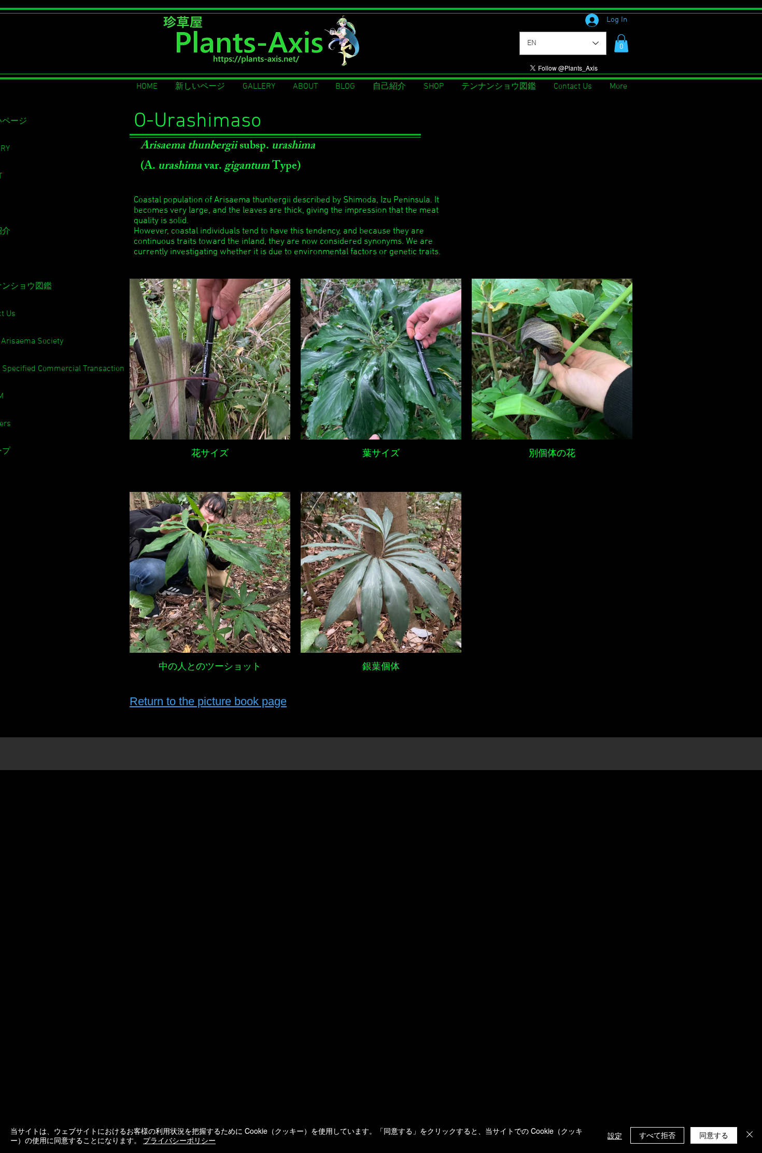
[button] (621, 43)
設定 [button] (615, 1135)
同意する (713, 1135)
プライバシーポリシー (179, 1140)
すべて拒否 (657, 1135)
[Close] (749, 1135)
